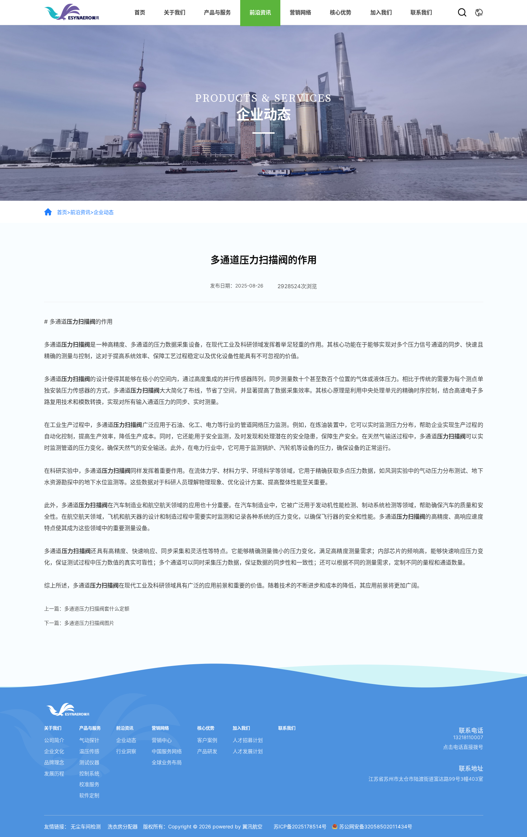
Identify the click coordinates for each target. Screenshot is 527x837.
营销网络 (300, 12)
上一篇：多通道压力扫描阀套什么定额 (86, 609)
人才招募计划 (248, 740)
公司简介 (54, 740)
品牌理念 (54, 762)
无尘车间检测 (86, 826)
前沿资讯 (80, 212)
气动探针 (89, 740)
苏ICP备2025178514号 (300, 826)
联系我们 (421, 12)
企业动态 (104, 212)
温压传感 (89, 751)
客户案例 (207, 740)
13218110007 (468, 737)
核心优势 (340, 12)
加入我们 (381, 12)
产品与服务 (217, 12)
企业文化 (54, 751)
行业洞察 (126, 751)
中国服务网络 (167, 751)
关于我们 (174, 12)
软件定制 (89, 795)
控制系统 (89, 773)
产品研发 (207, 751)
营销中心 (162, 740)
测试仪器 (89, 762)
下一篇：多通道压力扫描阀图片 (79, 623)
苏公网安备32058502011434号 (375, 826)
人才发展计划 (248, 751)
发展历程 (54, 773)
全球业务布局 (167, 762)
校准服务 (89, 784)
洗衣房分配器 (123, 826)
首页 (139, 12)
